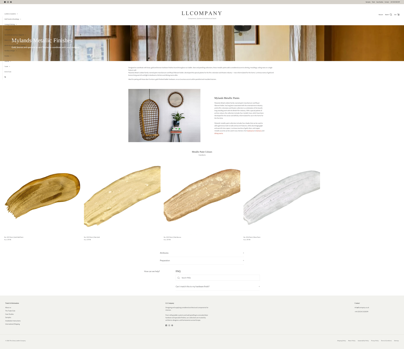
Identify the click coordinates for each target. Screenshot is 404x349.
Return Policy (351, 340)
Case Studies (379, 2)
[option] (202, 43)
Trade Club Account (211, 2)
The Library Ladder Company (18, 340)
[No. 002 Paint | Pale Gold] (122, 196)
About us (8, 307)
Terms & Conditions (386, 340)
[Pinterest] (11, 2)
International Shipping (12, 324)
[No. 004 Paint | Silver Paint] (281, 196)
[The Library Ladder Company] (202, 14)
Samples (368, 2)
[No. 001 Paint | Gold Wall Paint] (42, 196)
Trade (373, 2)
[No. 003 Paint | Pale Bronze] (202, 196)
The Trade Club (10, 311)
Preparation (165, 260)
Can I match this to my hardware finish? (192, 286)
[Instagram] (8, 2)
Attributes (164, 253)
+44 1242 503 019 (395, 2)
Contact (387, 2)
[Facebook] (5, 2)
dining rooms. (218, 133)
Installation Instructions (13, 321)
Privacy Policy (375, 340)
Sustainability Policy (363, 340)
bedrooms (250, 131)
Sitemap (396, 340)
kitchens (259, 131)
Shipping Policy (341, 340)
